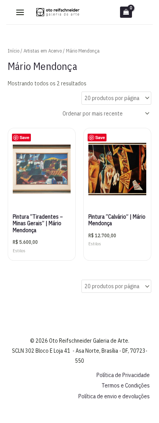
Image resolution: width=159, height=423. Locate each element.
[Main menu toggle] (20, 12)
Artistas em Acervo (43, 51)
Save (24, 137)
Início (13, 51)
